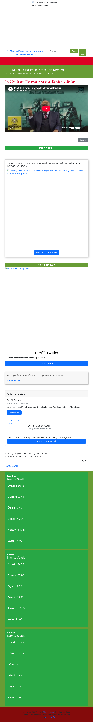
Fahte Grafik (50, 717)
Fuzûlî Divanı (14, 412)
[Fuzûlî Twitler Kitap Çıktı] (46, 308)
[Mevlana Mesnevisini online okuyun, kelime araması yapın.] (26, 52)
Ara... (74, 51)
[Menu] (86, 61)
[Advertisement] (46, 28)
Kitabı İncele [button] (47, 363)
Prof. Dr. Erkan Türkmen (47, 252)
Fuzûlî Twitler (46, 353)
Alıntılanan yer (14, 380)
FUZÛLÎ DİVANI (11, 466)
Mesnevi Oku (48, 712)
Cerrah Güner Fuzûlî (46, 441)
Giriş (82, 54)
